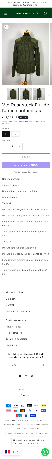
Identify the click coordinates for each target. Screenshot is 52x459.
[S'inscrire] (43, 365)
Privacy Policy (13, 326)
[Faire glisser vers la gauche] (3, 95)
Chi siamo (11, 298)
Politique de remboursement (36, 424)
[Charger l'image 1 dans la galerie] (13, 94)
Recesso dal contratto (18, 311)
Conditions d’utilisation (17, 433)
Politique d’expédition (38, 433)
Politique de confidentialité (27, 429)
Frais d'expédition (21, 121)
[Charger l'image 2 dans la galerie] (26, 94)
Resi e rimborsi (14, 332)
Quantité (6, 140)
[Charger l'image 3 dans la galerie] (39, 94)
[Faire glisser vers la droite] (49, 95)
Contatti (10, 305)
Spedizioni (11, 345)
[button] (6, 13)
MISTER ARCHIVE (19, 421)
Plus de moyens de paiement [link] (26, 172)
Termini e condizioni (17, 339)
